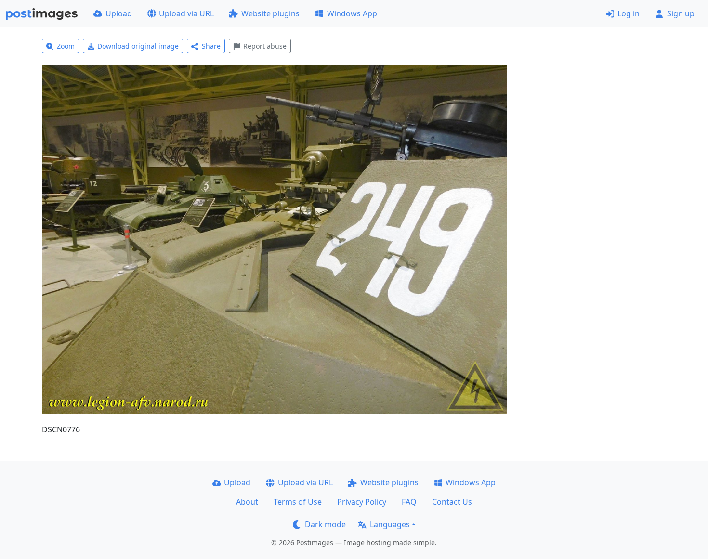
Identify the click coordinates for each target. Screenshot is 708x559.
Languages (390, 524)
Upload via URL (186, 13)
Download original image (138, 46)
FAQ (409, 501)
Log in (628, 13)
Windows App (352, 13)
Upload (118, 13)
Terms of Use (298, 501)
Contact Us (452, 501)
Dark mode (325, 524)
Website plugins (270, 13)
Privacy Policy (361, 501)
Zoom (66, 46)
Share (211, 46)
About (247, 501)
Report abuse (265, 46)
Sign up (681, 13)
